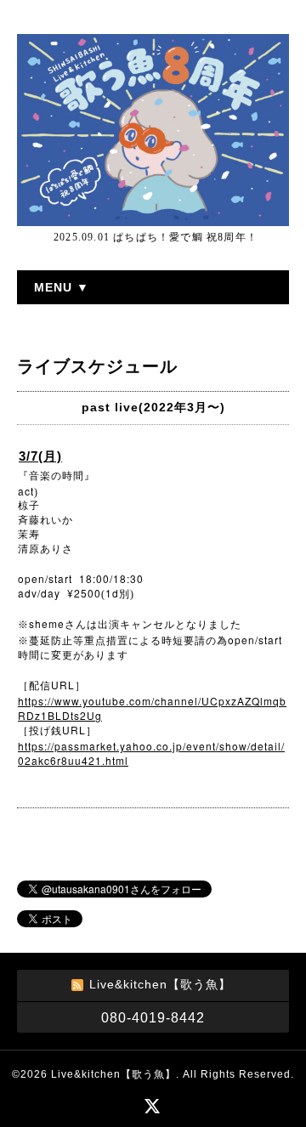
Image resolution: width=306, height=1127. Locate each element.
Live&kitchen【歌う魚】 (113, 1074)
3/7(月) (40, 456)
